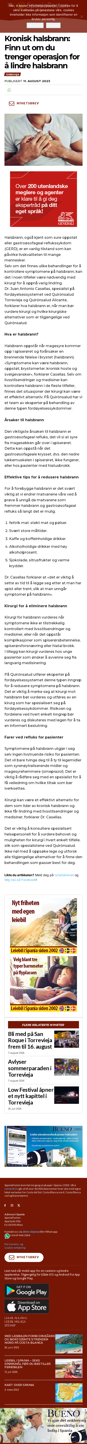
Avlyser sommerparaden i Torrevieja (30, 1068)
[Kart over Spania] (69, 1392)
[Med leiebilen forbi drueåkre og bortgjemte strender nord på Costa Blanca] (69, 1343)
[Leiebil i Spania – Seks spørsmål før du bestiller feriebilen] (69, 1368)
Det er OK (35, 25)
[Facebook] (5, 1205)
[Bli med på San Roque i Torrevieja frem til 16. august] (66, 1039)
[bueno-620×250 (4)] (43, 1442)
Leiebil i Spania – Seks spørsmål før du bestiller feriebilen (27, 1364)
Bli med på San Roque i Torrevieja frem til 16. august (30, 1040)
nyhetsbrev (11, 1188)
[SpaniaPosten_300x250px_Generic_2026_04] (43, 199)
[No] (81, 16)
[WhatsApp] (8, 89)
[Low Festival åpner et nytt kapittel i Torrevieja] (66, 1095)
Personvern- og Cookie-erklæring (14, 1245)
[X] (19, 1205)
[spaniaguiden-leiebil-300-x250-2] (43, 984)
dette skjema (31, 1231)
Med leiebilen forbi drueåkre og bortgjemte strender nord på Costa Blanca (29, 1339)
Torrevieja (12, 74)
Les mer (53, 25)
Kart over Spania (19, 1385)
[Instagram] (12, 1205)
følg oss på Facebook (20, 880)
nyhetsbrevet (64, 875)
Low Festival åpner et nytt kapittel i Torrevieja (31, 1096)
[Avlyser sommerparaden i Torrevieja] (66, 1067)
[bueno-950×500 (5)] (43, 1146)
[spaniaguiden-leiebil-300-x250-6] (43, 926)
